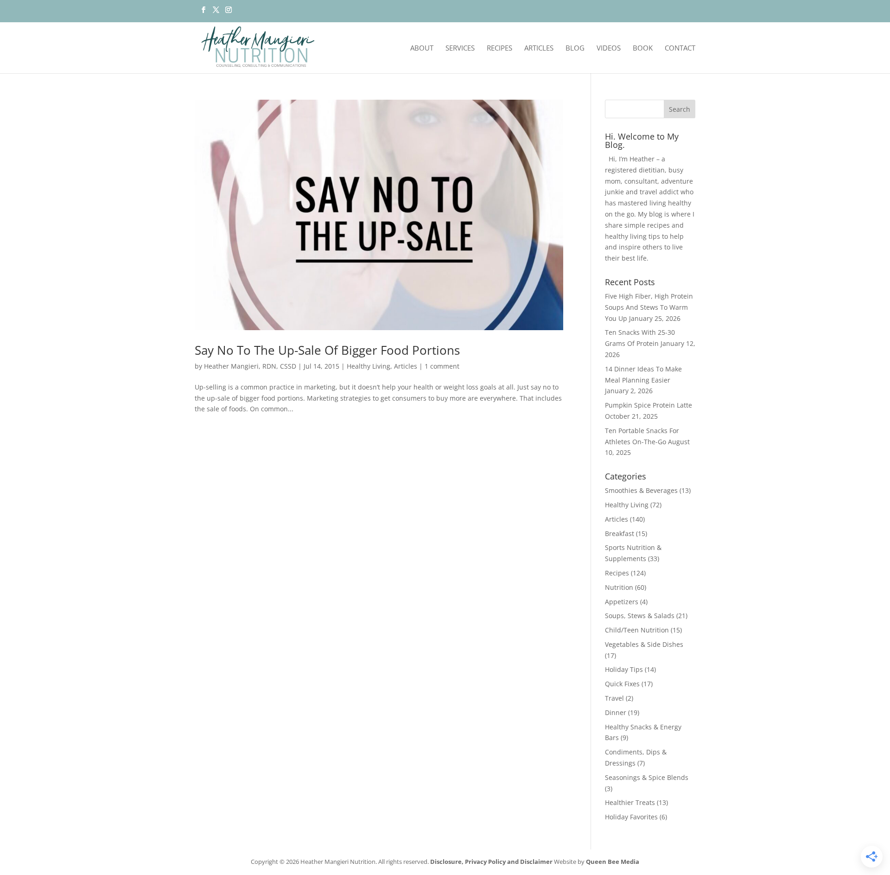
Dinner (615, 712)
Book (643, 48)
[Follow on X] (216, 12)
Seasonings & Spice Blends (646, 777)
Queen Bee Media (612, 861)
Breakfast (619, 533)
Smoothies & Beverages (641, 490)
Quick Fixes (622, 683)
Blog (575, 48)
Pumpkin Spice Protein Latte (648, 405)
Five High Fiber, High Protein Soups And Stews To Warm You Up (649, 307)
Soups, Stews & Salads (639, 615)
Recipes (499, 48)
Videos (609, 48)
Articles (538, 48)
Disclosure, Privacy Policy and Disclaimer (491, 861)
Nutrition (619, 587)
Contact (680, 48)
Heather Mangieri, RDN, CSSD (250, 366)
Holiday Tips (624, 669)
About (421, 48)
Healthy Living (368, 366)
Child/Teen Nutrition (637, 630)
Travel (614, 698)
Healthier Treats (630, 802)
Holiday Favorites (631, 816)
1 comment (442, 366)
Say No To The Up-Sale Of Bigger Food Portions (327, 350)
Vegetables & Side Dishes (644, 644)
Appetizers (621, 601)
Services (460, 48)
